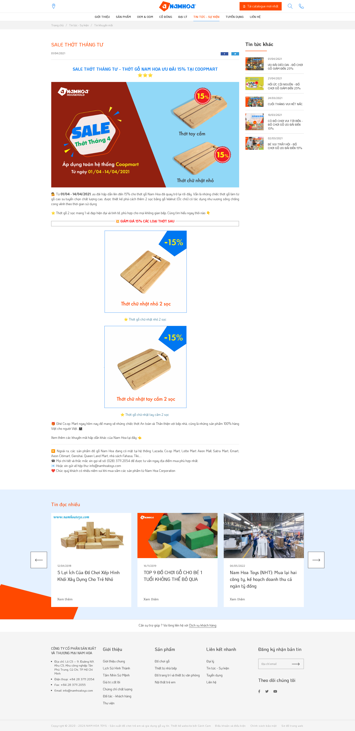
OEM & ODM (145, 17)
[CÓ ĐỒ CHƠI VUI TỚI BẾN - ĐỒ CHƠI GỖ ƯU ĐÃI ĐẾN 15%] (255, 121)
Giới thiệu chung (114, 661)
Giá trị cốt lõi (111, 682)
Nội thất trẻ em (165, 682)
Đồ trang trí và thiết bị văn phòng (177, 675)
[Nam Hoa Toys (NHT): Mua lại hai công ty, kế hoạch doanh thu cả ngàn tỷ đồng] (264, 535)
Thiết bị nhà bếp (166, 668)
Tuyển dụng (235, 17)
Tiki (136, 456)
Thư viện (108, 703)
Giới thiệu (102, 17)
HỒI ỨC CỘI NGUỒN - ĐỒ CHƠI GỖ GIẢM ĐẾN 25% (284, 86)
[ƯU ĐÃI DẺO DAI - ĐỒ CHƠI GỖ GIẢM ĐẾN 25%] (255, 63)
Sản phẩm (123, 17)
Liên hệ (255, 17)
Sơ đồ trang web (292, 725)
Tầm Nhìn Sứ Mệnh (116, 675)
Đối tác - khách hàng (117, 696)
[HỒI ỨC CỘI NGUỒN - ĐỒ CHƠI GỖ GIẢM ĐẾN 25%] (255, 83)
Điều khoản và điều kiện (230, 725)
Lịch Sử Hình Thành (116, 668)
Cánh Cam (204, 725)
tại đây (132, 437)
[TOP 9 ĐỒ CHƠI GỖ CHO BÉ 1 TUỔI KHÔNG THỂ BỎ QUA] (177, 535)
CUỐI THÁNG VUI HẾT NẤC (285, 104)
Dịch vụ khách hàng (202, 625)
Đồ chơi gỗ (162, 661)
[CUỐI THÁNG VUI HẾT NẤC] (255, 101)
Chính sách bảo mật (263, 725)
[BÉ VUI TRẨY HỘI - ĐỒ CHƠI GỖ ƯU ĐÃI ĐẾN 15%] (255, 143)
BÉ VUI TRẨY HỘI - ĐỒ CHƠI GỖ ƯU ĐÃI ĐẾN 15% (285, 146)
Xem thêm (65, 599)
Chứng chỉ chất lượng (117, 689)
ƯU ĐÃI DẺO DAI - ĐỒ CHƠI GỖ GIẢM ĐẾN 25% (285, 66)
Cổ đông (165, 17)
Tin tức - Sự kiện (206, 17)
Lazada (157, 451)
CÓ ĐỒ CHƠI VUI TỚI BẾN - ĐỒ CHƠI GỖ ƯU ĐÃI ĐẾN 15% (285, 124)
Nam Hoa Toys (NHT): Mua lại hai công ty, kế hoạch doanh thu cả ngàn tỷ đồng (263, 579)
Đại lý (182, 17)
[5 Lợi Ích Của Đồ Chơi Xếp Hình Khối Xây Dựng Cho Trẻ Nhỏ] (91, 535)
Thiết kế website (181, 725)
